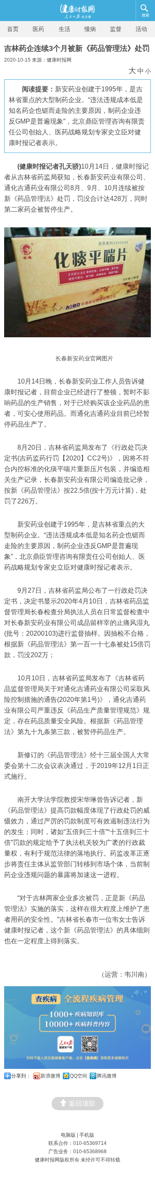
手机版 (86, 1135)
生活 (64, 29)
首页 (13, 29)
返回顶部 (82, 1103)
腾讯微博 (107, 1076)
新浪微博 (50, 1076)
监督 (116, 29)
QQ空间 (78, 1076)
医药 (38, 29)
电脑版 (68, 1135)
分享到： (21, 1076)
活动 (141, 29)
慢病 (90, 29)
